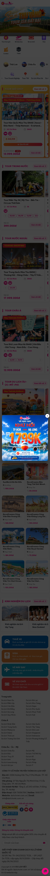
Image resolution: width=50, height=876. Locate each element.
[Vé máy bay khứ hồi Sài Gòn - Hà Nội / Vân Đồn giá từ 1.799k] (25, 438)
